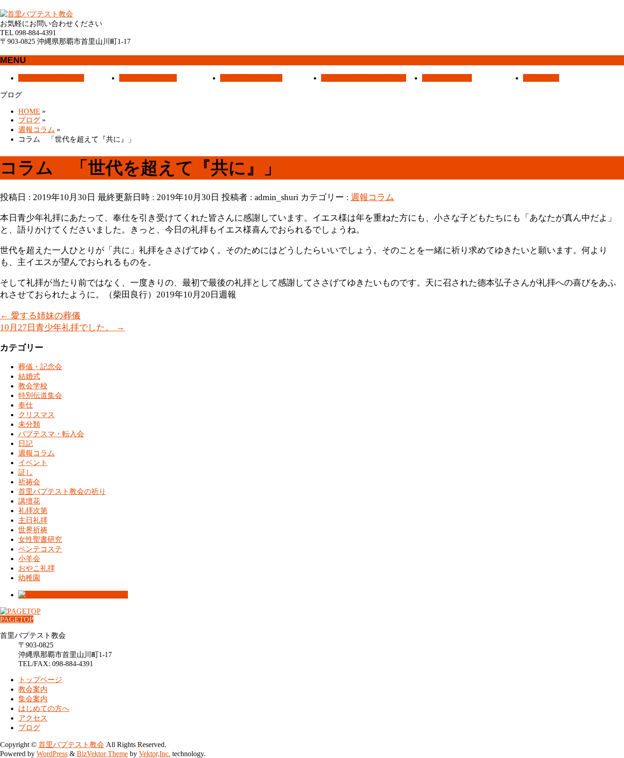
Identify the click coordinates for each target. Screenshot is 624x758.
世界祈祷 (33, 530)
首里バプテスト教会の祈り (62, 491)
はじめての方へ (43, 708)
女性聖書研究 (40, 539)
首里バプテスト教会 (71, 744)
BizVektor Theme (102, 754)
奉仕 (25, 405)
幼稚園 (29, 578)
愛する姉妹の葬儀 (40, 315)
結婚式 (29, 376)
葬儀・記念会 (40, 367)
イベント (33, 462)
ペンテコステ (40, 549)
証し (25, 472)
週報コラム (372, 197)
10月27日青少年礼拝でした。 (62, 327)
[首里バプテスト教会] (36, 14)
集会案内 (33, 699)
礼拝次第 (33, 510)
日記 (25, 443)
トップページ (40, 680)
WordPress (52, 754)
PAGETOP (16, 619)
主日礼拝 (33, 520)
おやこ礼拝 (36, 568)
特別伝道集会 (40, 395)
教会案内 (33, 689)
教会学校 (33, 386)
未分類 (29, 424)
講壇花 (29, 501)
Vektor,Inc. (154, 754)
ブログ (29, 727)
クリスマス (36, 415)
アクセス (33, 718)
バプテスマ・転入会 (51, 434)
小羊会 (29, 558)
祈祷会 (29, 482)
